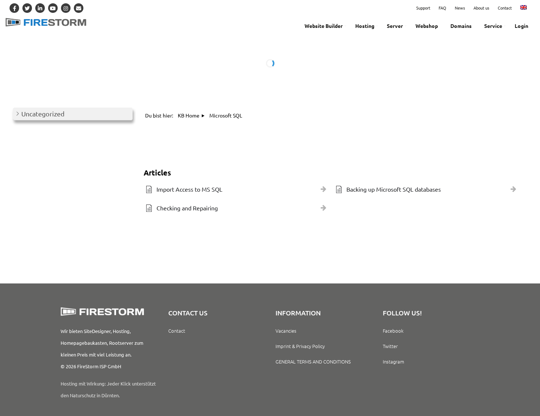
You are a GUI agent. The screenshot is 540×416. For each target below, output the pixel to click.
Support (423, 8)
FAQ (442, 8)
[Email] (78, 8)
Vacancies (286, 330)
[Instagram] (66, 8)
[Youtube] (53, 8)
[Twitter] (27, 8)
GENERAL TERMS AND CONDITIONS (313, 361)
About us (481, 8)
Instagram (393, 361)
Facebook (393, 330)
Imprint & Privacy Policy (300, 346)
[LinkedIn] (40, 8)
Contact (505, 8)
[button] (73, 114)
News (460, 8)
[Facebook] (14, 8)
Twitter (390, 346)
